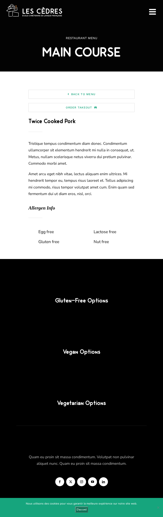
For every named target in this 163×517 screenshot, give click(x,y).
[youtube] (92, 481)
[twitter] (70, 481)
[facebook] (59, 481)
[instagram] (81, 481)
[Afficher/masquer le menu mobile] (153, 12)
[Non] (158, 507)
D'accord (81, 509)
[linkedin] (103, 481)
